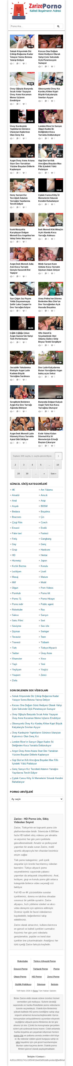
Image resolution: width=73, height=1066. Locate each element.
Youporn (16, 675)
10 (58, 465)
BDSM (44, 506)
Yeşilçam (16, 669)
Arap (43, 500)
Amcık (44, 495)
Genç (43, 544)
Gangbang (46, 538)
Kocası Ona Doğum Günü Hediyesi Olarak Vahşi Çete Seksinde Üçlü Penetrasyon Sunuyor (49, 57)
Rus (43, 609)
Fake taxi (17, 533)
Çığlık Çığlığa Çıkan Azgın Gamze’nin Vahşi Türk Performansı (21, 336)
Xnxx (43, 658)
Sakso (15, 615)
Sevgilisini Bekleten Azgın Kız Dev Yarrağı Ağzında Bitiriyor (21, 405)
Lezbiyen (16, 571)
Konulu (44, 566)
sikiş (18, 1042)
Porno (57, 969)
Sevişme (16, 626)
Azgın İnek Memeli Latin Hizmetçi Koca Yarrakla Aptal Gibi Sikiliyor (22, 436)
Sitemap (41, 984)
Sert (43, 620)
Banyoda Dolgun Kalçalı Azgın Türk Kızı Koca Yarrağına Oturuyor (50, 405)
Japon (44, 560)
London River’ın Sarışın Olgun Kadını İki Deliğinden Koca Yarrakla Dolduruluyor (50, 130)
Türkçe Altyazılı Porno (44, 961)
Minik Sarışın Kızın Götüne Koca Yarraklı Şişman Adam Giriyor (49, 267)
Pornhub (16, 593)
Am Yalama (47, 489)
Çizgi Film (17, 522)
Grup (14, 549)
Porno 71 (16, 598)
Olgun (15, 588)
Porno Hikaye (48, 598)
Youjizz (44, 669)
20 (18, 473)
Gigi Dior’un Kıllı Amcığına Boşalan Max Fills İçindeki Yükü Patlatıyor (49, 165)
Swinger (45, 631)
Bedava (16, 511)
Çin (42, 517)
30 (27, 473)
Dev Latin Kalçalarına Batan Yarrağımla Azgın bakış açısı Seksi (50, 370)
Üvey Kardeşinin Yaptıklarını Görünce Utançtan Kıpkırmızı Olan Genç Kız (20, 130)
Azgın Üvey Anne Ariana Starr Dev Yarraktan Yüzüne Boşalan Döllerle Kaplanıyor (22, 165)
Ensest (15, 528)
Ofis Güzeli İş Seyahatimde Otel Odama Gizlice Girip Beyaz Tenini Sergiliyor (49, 337)
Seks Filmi (17, 620)
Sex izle (45, 626)
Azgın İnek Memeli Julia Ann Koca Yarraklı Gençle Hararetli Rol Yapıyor (21, 268)
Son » (53, 473)
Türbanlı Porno (40, 969)
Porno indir (17, 604)
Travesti (16, 642)
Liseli (43, 571)
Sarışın (44, 615)
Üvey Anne (46, 653)
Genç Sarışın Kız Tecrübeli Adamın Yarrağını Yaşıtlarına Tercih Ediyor (20, 199)
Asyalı (15, 506)
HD (13, 555)
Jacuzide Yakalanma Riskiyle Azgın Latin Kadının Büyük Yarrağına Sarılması (20, 372)
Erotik (44, 528)
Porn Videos (47, 588)
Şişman (16, 631)
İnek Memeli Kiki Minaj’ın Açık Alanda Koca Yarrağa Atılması (50, 232)
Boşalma (45, 511)
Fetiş (14, 538)
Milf (14, 582)
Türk (14, 647)
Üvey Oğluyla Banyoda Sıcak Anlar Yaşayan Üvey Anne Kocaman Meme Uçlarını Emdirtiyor (21, 95)
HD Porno (37, 976)
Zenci (43, 675)
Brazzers (16, 517)
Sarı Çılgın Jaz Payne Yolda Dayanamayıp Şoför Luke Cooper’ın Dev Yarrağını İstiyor (20, 303)
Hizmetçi (16, 560)
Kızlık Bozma (19, 566)
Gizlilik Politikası (23, 984)
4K (13, 489)
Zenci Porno (53, 976)
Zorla (14, 680)
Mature (44, 577)
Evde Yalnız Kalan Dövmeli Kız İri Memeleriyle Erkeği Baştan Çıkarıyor (48, 438)
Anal (14, 500)
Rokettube (17, 609)
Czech (44, 522)
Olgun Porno (20, 976)
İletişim (54, 984)
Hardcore (45, 549)
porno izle (18, 1035)
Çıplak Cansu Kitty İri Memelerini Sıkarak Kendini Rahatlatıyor (49, 198)
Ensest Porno (20, 969)
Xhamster (17, 658)
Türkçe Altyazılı (49, 647)
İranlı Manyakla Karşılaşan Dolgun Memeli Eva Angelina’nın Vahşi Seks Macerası (22, 234)
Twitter (15, 653)
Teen (43, 637)
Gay (14, 544)
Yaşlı (14, 664)
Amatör (15, 495)
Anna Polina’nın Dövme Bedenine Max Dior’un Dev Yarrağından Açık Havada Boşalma (50, 303)
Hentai (44, 555)
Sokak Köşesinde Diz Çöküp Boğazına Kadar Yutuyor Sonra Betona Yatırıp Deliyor (21, 55)
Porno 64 (45, 593)
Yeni (43, 664)
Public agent (47, 604)
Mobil (43, 582)
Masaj (15, 577)
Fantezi (44, 533)
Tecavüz (16, 637)
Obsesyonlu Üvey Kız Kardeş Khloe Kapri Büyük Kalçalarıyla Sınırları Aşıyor (49, 93)
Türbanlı (45, 642)
